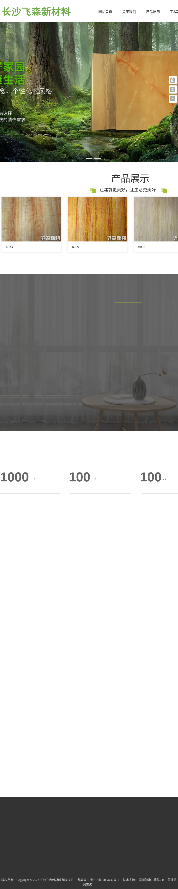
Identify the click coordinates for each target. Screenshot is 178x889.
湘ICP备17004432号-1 (104, 880)
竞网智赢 (145, 880)
